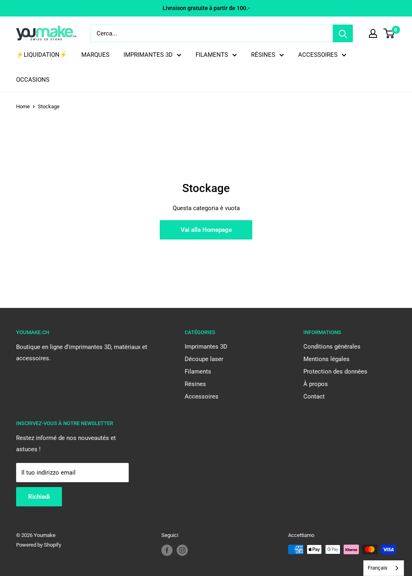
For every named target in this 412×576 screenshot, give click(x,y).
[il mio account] (373, 33)
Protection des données (335, 371)
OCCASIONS (32, 79)
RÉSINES (263, 54)
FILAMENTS (212, 54)
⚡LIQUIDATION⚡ (41, 54)
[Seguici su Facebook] (167, 550)
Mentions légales (326, 359)
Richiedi (39, 496)
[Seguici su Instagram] (182, 550)
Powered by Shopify (38, 545)
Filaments (198, 371)
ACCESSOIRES (318, 54)
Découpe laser (204, 359)
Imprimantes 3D (206, 346)
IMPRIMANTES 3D (148, 54)
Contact (314, 396)
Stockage (49, 106)
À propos (315, 384)
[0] (389, 33)
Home (23, 106)
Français (377, 568)
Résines (195, 384)
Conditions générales (331, 346)
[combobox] (383, 568)
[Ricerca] (343, 33)
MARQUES (95, 54)
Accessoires (201, 396)
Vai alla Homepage (206, 229)
